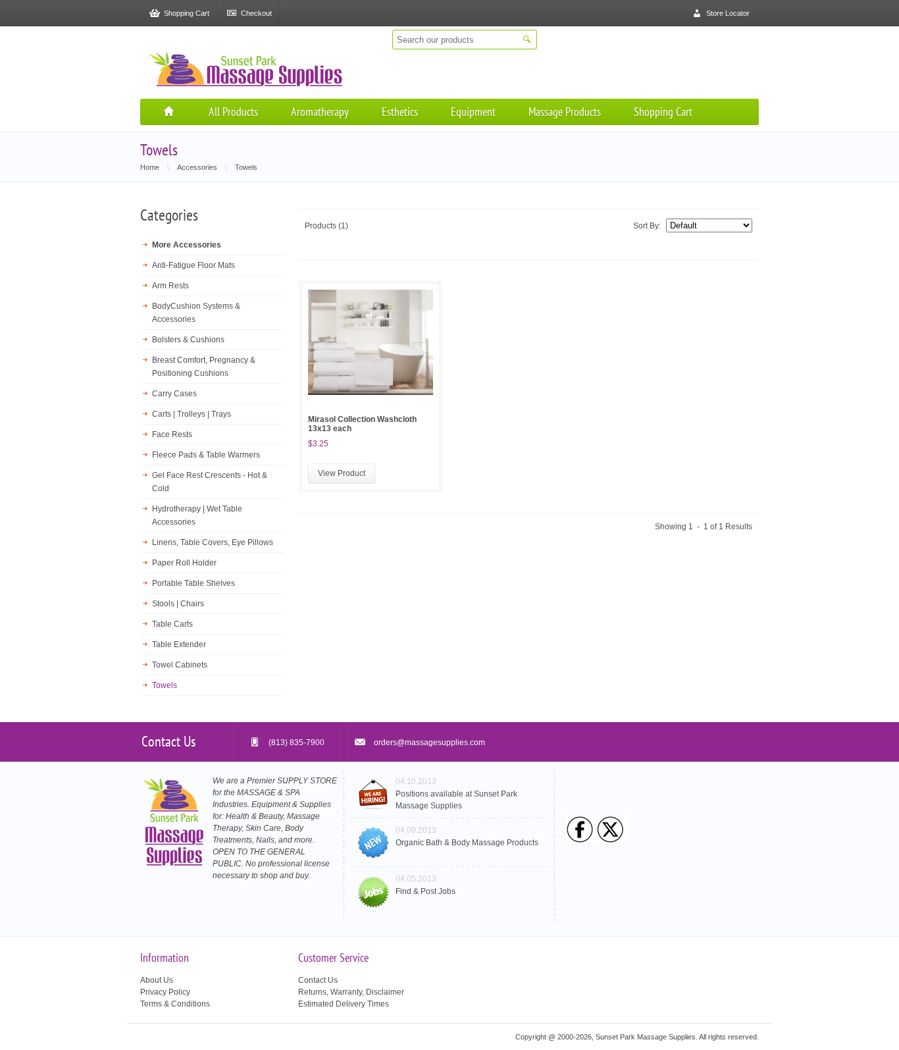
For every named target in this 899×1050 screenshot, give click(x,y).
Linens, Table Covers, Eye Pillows (212, 542)
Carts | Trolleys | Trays (191, 414)
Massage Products (564, 111)
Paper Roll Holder (184, 562)
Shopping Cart (663, 111)
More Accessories (186, 244)
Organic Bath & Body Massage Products (467, 842)
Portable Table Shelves (193, 583)
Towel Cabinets (179, 664)
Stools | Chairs (178, 603)
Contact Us (318, 980)
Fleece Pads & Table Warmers (206, 454)
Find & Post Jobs (425, 891)
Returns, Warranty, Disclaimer (351, 992)
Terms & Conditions (175, 1004)
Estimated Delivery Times (343, 1004)
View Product (341, 473)
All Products (233, 111)
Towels (164, 685)
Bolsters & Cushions (188, 339)
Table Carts (172, 624)
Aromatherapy (320, 111)
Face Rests (172, 434)
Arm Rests (170, 285)
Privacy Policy (165, 992)
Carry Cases (174, 393)
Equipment (473, 111)
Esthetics (400, 111)
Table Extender (179, 644)
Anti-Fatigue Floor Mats (193, 265)
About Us (156, 980)
